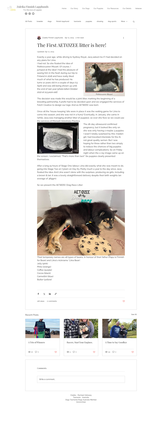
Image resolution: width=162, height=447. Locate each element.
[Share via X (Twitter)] (44, 294)
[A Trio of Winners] (42, 328)
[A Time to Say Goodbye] (119, 328)
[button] (134, 21)
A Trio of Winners (36, 342)
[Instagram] (29, 13)
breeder (40, 21)
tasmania (77, 21)
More (123, 21)
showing (100, 21)
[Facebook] (26, 13)
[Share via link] (56, 294)
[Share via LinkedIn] (50, 294)
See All (134, 314)
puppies (89, 21)
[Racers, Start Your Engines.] (81, 328)
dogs (50, 21)
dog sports (112, 21)
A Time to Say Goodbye (116, 342)
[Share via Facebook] (38, 294)
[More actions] (123, 37)
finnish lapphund (62, 21)
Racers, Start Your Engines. (80, 342)
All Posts (28, 21)
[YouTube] (33, 13)
